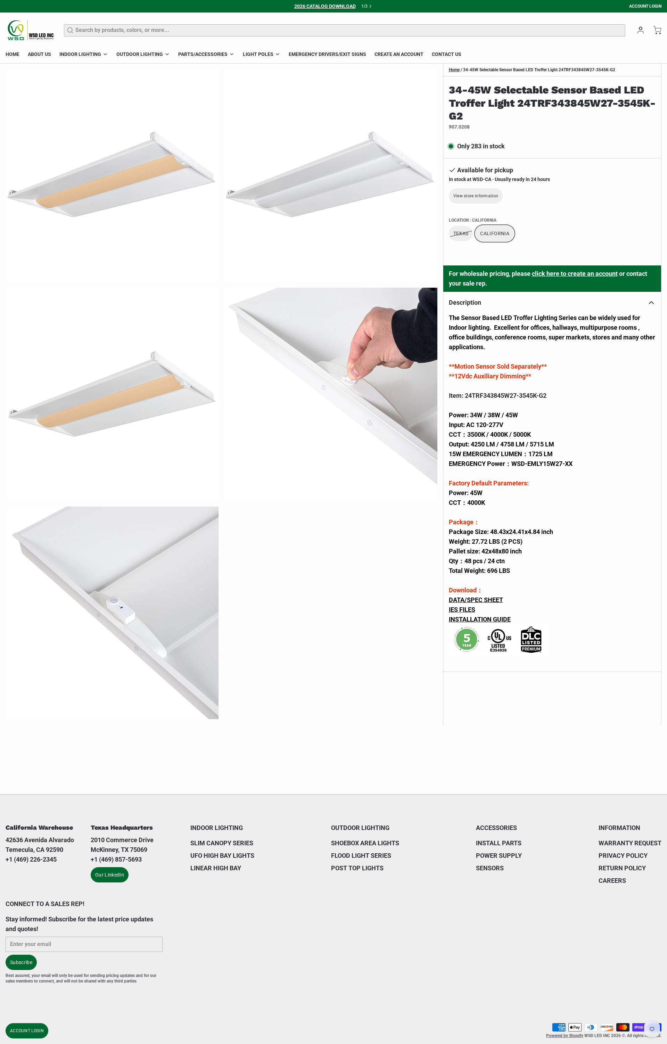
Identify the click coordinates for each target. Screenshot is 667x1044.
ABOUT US (39, 54)
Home (454, 69)
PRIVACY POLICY (623, 855)
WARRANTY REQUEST (630, 843)
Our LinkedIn (109, 875)
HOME (12, 54)
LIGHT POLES (258, 54)
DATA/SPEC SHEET (476, 599)
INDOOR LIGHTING (80, 54)
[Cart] (654, 30)
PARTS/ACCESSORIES (203, 54)
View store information (476, 196)
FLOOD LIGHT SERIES (361, 855)
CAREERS (612, 880)
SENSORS (490, 868)
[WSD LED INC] (31, 30)
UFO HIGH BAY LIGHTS (222, 855)
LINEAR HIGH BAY (215, 868)
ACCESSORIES (496, 827)
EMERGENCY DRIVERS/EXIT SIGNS (327, 54)
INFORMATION (619, 827)
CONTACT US (446, 54)
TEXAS (461, 233)
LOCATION (472, 220)
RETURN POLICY (622, 868)
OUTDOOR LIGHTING (139, 54)
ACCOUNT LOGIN (645, 6)
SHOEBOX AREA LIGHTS (365, 843)
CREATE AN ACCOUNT (398, 54)
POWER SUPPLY (499, 855)
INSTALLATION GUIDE (480, 619)
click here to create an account (575, 273)
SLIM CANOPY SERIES (221, 843)
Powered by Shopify (564, 1035)
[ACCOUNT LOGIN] (638, 30)
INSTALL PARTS (498, 843)
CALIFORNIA (494, 233)
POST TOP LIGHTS (357, 868)
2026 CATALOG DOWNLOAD (325, 6)
